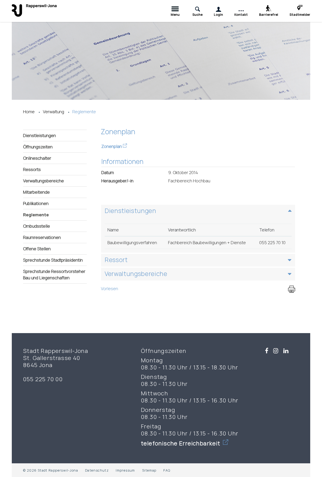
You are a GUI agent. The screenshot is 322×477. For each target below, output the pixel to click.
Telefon (266, 230)
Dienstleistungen (39, 135)
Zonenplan (114, 146)
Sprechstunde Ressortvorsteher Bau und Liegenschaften (54, 274)
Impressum (125, 470)
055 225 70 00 (43, 379)
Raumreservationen (42, 237)
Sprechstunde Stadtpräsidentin (53, 260)
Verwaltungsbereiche (43, 181)
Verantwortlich (182, 230)
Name (113, 230)
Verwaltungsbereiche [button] (136, 273)
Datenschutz (97, 470)
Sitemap (149, 470)
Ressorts (32, 169)
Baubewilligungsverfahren (132, 242)
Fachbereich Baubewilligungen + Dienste (207, 242)
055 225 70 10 (272, 242)
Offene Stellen (37, 248)
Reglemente (50, 215)
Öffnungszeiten (38, 147)
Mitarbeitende (36, 192)
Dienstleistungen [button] (130, 210)
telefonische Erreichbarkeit (181, 443)
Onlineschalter (37, 158)
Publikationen (36, 203)
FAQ (166, 470)
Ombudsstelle (36, 226)
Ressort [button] (116, 259)
